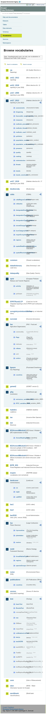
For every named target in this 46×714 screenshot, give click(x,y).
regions (18, 240)
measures (19, 120)
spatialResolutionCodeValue (21, 252)
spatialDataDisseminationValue (21, 246)
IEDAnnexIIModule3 (18, 446)
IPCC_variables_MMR (21, 403)
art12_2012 (14, 78)
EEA (11, 2)
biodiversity (15, 189)
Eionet (11, 13)
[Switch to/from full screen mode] (33, 5)
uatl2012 (19, 497)
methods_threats (21, 128)
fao (11, 324)
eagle (18, 492)
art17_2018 (14, 181)
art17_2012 (14, 100)
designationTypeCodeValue (21, 220)
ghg (11, 392)
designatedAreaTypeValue (21, 210)
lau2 (12, 510)
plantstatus (19, 535)
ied (11, 423)
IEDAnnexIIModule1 (18, 430)
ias (11, 417)
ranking (18, 156)
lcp (11, 523)
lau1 (12, 504)
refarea (18, 348)
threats (18, 164)
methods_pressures (21, 124)
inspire (13, 473)
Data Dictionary (18, 13)
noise (12, 572)
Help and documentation (10, 17)
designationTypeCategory (21, 215)
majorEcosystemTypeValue (21, 235)
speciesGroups (21, 565)
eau (17, 618)
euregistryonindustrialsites (18, 311)
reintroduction (20, 160)
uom (12, 680)
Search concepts (27, 64)
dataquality (14, 273)
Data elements (7, 28)
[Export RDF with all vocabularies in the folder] (40, 103)
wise (12, 686)
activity (18, 286)
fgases (13, 367)
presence (19, 148)
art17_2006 (14, 93)
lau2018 (13, 515)
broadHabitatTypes (21, 556)
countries (19, 375)
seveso (13, 591)
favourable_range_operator (21, 116)
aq (11, 70)
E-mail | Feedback (8, 707)
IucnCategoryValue (21, 231)
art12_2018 (14, 85)
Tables (5, 24)
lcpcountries (20, 530)
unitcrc (18, 358)
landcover (14, 480)
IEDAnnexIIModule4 (18, 455)
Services (5, 39)
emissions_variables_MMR (21, 399)
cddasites (19, 204)
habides (13, 410)
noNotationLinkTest (21, 633)
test (11, 599)
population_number (21, 140)
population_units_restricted (21, 144)
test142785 (19, 641)
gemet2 (13, 386)
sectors (18, 542)
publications (15, 580)
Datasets (5, 21)
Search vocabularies (12, 64)
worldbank (14, 693)
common (13, 260)
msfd (12, 549)
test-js (18, 637)
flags (17, 337)
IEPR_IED (14, 465)
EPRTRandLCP (16, 302)
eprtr (12, 279)
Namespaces (7, 43)
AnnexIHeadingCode (21, 438)
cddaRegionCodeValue (21, 199)
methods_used (21, 132)
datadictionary (16, 266)
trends (18, 171)
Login (29, 4)
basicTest (19, 604)
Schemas (6, 32)
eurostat (13, 319)
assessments (20, 108)
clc (17, 488)
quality (18, 152)
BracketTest (20, 608)
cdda (12, 194)
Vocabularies (7, 35)
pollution (19, 136)
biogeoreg (19, 112)
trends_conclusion (21, 175)
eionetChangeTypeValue (21, 225)
